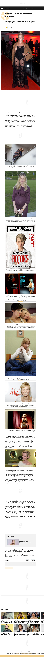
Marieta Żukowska (9, 567)
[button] (25, 8)
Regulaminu (17, 653)
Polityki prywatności (23, 653)
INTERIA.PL (36, 653)
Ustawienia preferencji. (29, 653)
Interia (2, 10)
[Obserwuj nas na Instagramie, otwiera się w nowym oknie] (34, 564)
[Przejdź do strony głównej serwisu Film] (8, 8)
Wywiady (6, 10)
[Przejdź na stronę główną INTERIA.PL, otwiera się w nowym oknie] (3, 8)
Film (3, 10)
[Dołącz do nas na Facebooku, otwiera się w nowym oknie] (32, 564)
